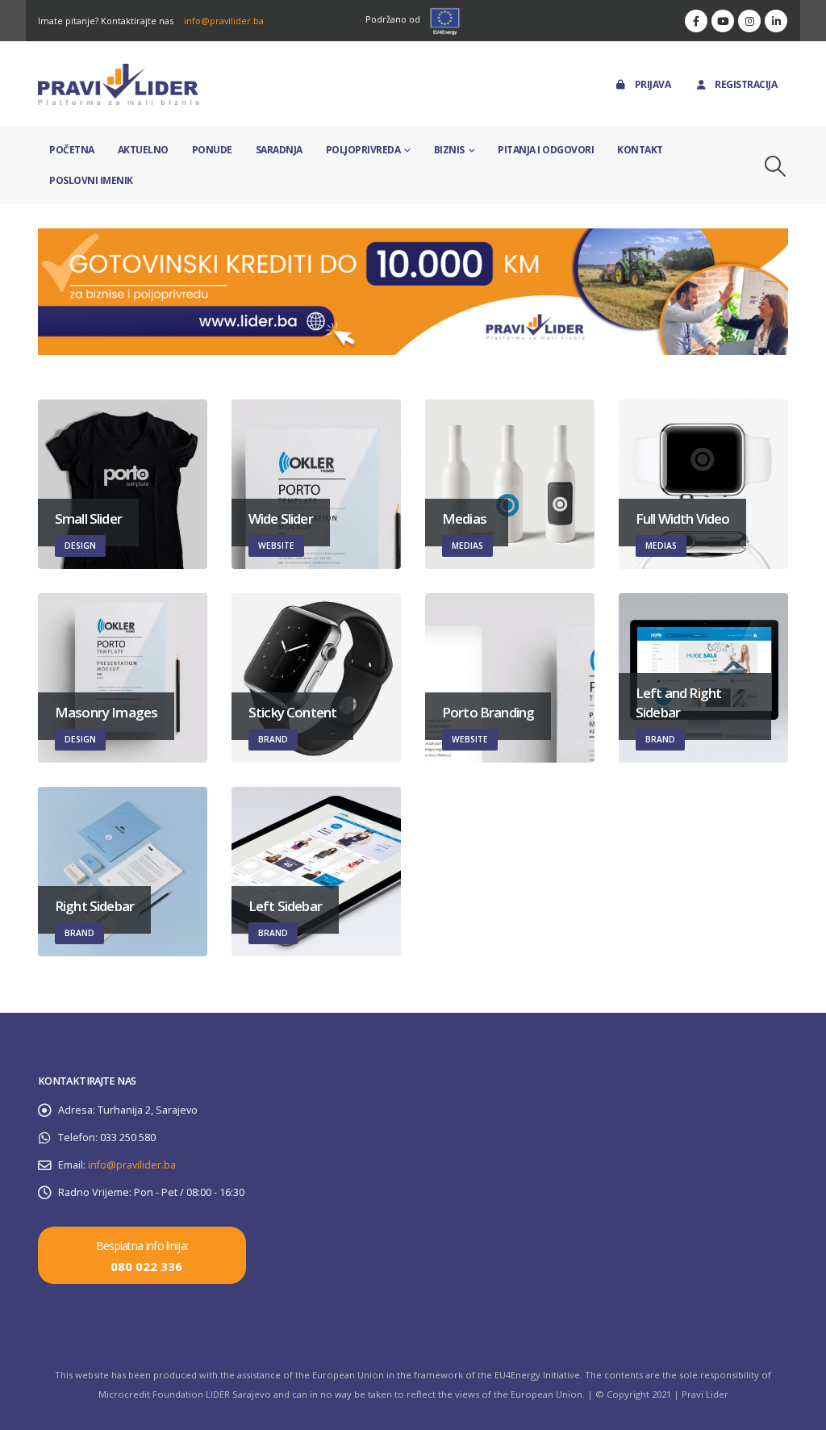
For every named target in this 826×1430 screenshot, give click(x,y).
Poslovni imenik (91, 180)
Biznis (449, 150)
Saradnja (279, 150)
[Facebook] (696, 21)
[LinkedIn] (776, 21)
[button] (775, 166)
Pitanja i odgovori (546, 150)
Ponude (212, 150)
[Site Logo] (118, 84)
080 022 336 (146, 1266)
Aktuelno (143, 150)
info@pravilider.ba (224, 21)
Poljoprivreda (363, 150)
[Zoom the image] (413, 237)
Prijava (653, 84)
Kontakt (640, 150)
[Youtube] (722, 21)
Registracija (746, 84)
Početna (71, 150)
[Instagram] (749, 21)
